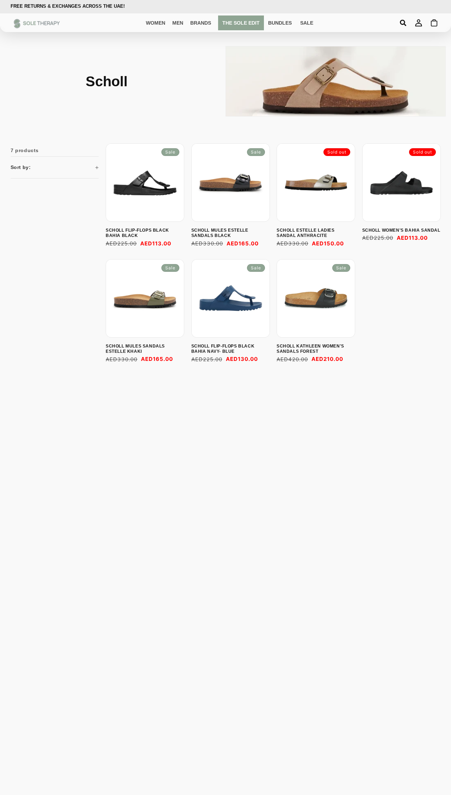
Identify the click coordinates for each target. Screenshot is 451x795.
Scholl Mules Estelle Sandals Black (219, 233)
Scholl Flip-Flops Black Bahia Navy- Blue (223, 349)
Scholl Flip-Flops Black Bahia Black (137, 233)
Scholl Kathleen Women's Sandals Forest (310, 349)
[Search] (403, 23)
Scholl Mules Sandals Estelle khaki (135, 349)
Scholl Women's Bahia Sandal (401, 230)
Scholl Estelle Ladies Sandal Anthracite (306, 233)
